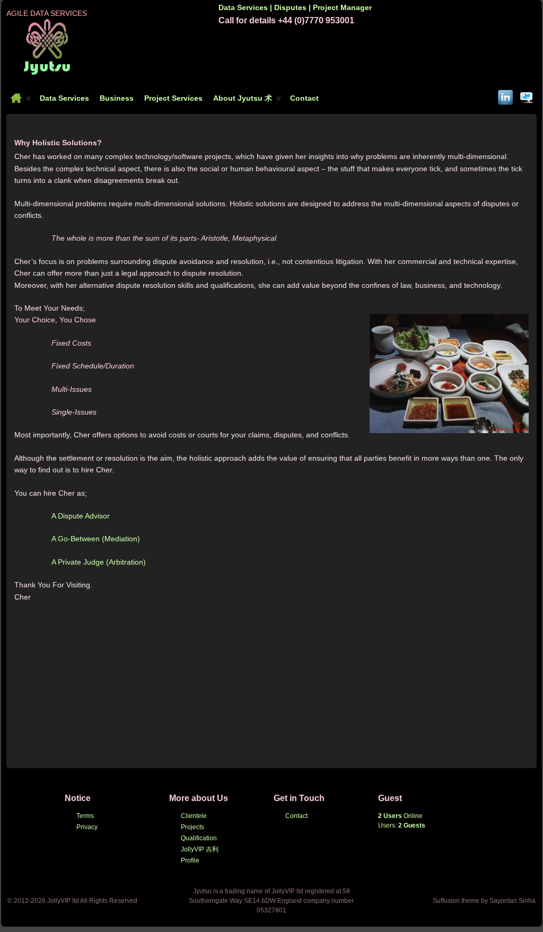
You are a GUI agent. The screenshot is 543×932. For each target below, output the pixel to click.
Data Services (64, 98)
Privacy (87, 827)
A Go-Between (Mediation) (95, 538)
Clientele (194, 816)
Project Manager (342, 7)
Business (117, 98)
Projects (192, 827)
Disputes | (293, 7)
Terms (85, 816)
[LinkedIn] (505, 95)
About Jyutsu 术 (242, 98)
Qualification (199, 838)
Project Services (173, 98)
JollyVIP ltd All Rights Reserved (92, 900)
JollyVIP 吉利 (199, 849)
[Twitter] (527, 95)
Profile (190, 860)
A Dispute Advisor (80, 516)
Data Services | (246, 7)
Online (400, 816)
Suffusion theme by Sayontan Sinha (484, 900)
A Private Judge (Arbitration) (98, 562)
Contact (304, 98)
